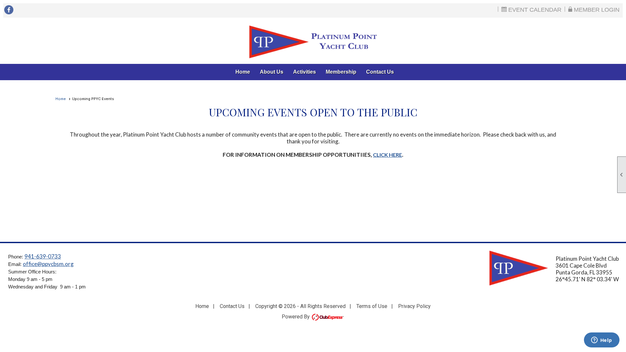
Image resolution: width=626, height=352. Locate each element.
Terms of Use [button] (371, 306)
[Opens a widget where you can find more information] (601, 340)
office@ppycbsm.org (48, 263)
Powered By (296, 317)
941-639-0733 (42, 256)
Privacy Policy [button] (414, 306)
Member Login (595, 9)
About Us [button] (271, 72)
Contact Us (380, 72)
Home (242, 72)
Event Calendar (534, 9)
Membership (341, 72)
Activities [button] (304, 72)
